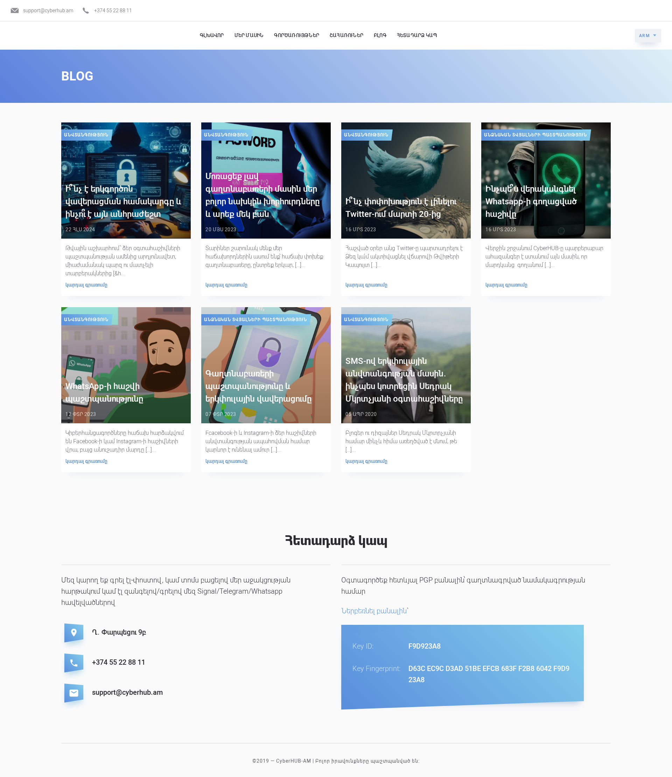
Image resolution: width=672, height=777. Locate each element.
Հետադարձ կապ (417, 35)
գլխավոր (212, 35)
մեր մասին (249, 35)
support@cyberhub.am (48, 10)
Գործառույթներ (296, 35)
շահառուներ (346, 35)
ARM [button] (644, 35)
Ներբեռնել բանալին (374, 611)
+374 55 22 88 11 (113, 10)
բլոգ (380, 35)
